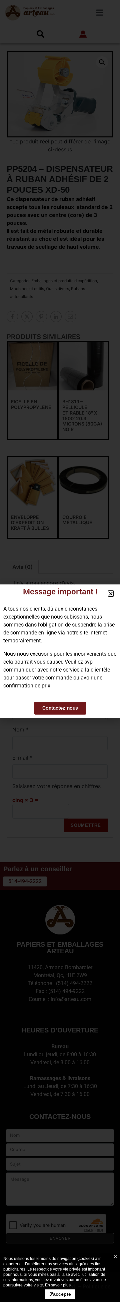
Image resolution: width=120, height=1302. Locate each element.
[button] (110, 593)
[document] (60, 651)
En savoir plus (58, 1285)
